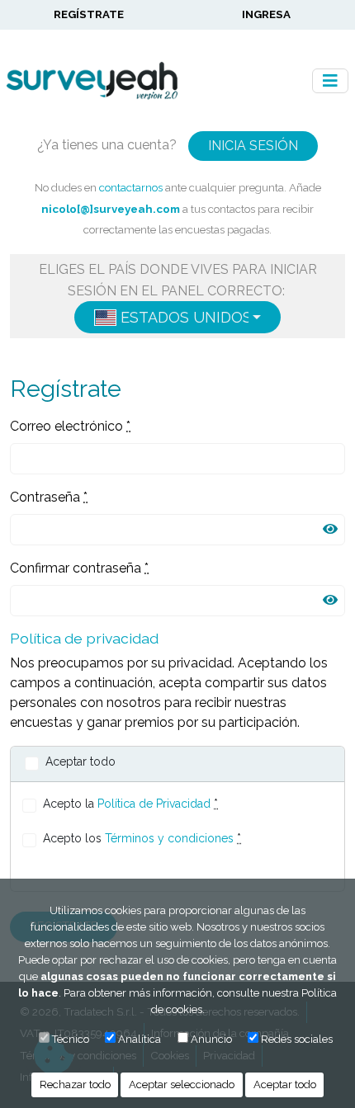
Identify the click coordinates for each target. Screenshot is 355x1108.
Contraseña (49, 497)
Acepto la (130, 803)
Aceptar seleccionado (181, 1084)
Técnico (70, 1039)
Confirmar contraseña (79, 568)
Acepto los (142, 838)
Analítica (139, 1039)
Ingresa (266, 14)
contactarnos (131, 187)
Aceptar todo (284, 1084)
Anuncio (211, 1039)
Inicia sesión (253, 145)
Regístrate (89, 14)
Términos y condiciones (169, 838)
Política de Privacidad (154, 803)
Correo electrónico (70, 426)
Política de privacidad (84, 638)
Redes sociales (297, 1039)
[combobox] (177, 317)
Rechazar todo (75, 1084)
